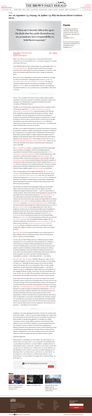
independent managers (43, 156)
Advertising (55, 403)
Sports (28, 9)
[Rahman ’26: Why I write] (35, 379)
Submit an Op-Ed (87, 6)
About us (55, 401)
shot (23, 242)
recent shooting (20, 232)
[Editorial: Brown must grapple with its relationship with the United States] (53, 379)
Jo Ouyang (23, 53)
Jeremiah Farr (67, 37)
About (3, 9)
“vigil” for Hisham (27, 259)
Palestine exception (38, 168)
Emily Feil (66, 47)
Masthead (55, 408)
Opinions (10, 12)
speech (17, 259)
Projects (56, 9)
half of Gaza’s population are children (45, 221)
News (38, 401)
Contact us (55, 402)
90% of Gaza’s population (20, 219)
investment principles (19, 160)
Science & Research (43, 9)
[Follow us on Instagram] (13, 410)
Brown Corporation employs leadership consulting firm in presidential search (71, 43)
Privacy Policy (55, 407)
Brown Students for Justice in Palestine (38, 177)
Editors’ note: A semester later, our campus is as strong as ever (16, 387)
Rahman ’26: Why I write (34, 385)
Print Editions (4, 6)
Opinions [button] (50, 9)
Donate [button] (10, 9)
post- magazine (40, 408)
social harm (52, 289)
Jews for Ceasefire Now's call (46, 195)
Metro (23, 9)
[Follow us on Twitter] (10, 410)
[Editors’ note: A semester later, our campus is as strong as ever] (17, 379)
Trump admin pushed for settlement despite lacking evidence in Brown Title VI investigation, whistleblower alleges (71, 32)
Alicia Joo (28, 53)
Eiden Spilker (17, 53)
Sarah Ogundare (16, 54)
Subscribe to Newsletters (86, 7)
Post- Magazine (72, 9)
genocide (42, 121)
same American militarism (22, 207)
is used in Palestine (24, 201)
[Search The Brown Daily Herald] (78, 10)
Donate (54, 404)
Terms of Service (56, 405)
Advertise (6, 9)
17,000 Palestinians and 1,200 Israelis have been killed (34, 287)
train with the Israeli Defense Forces (38, 203)
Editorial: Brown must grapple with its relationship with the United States (51, 387)
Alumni (54, 409)
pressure (31, 139)
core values (21, 86)
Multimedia (61, 9)
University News (17, 9)
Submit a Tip (88, 4)
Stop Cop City (17, 203)
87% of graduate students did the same (27, 175)
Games (66, 9)
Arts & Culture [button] (34, 9)
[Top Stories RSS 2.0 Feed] (15, 410)
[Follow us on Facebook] (12, 410)
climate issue (24, 217)
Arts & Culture (40, 403)
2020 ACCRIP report (21, 148)
